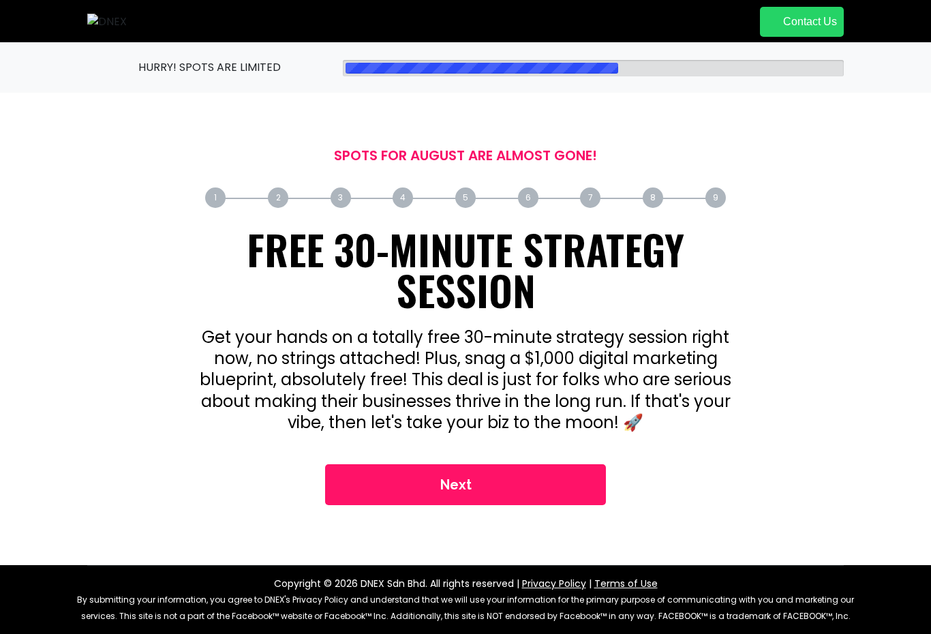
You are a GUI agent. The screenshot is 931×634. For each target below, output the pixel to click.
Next (457, 485)
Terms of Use (626, 583)
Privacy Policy (554, 583)
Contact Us (808, 21)
